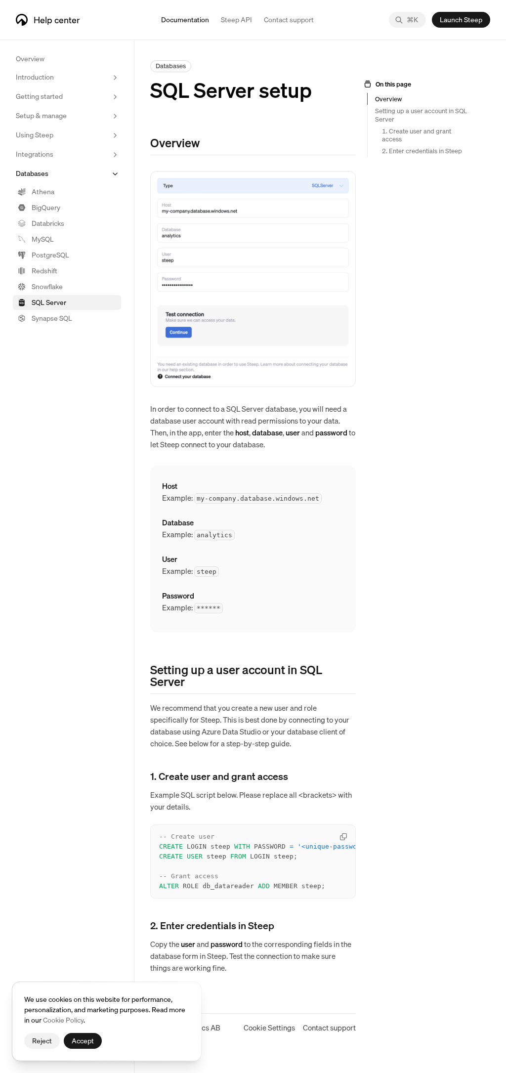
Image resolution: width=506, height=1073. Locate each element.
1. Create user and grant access (416, 135)
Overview (30, 58)
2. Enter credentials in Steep (422, 151)
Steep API (236, 19)
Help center (57, 19)
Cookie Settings (269, 1027)
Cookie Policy (63, 1019)
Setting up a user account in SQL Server (421, 115)
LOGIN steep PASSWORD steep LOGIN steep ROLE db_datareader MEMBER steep (257, 861)
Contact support (329, 1027)
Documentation (185, 19)
